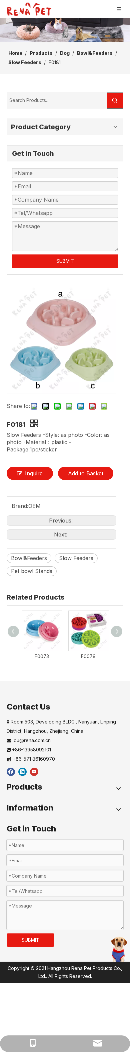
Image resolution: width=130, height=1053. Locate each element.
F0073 (42, 656)
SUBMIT (65, 261)
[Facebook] (11, 771)
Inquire (34, 473)
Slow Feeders (76, 558)
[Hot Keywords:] (115, 100)
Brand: (20, 506)
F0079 (88, 656)
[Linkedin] (22, 771)
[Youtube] (34, 771)
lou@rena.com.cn (29, 740)
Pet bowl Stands (31, 571)
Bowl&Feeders (29, 558)
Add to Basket (85, 473)
